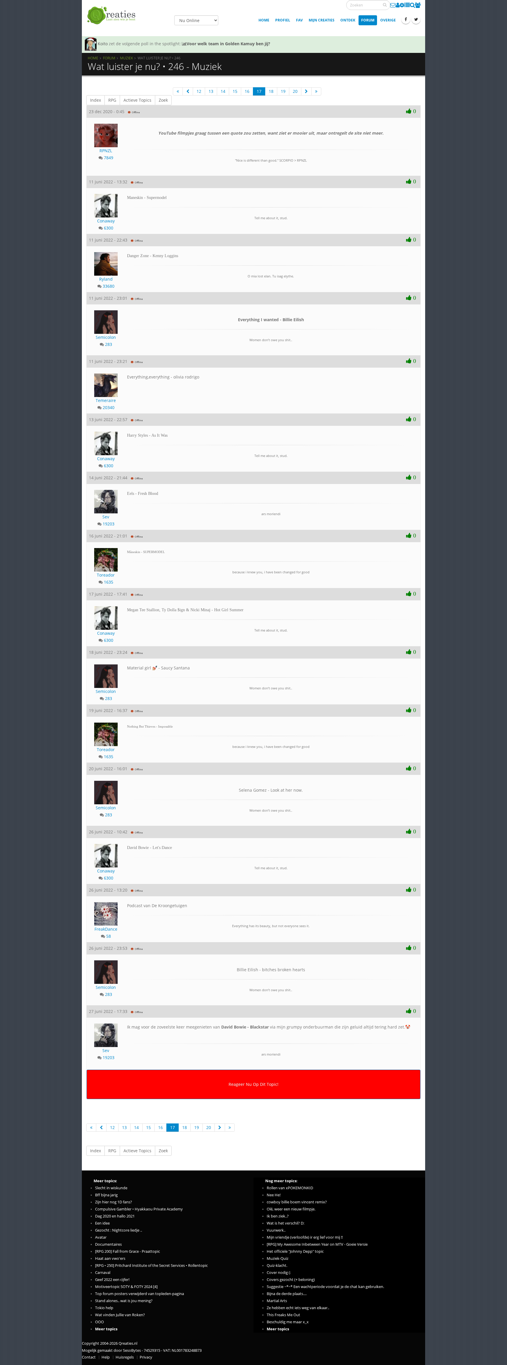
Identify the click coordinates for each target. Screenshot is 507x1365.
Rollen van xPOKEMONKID (290, 1187)
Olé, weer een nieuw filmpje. (291, 1209)
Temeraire (106, 400)
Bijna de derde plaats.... (287, 1293)
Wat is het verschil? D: (285, 1223)
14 (223, 91)
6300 (108, 228)
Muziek (126, 58)
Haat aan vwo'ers (110, 1258)
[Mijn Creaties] (407, 5)
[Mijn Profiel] (398, 5)
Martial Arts (277, 1300)
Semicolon (106, 337)
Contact (89, 1357)
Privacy (146, 1357)
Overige (388, 20)
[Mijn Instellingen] (402, 5)
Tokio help (104, 1307)
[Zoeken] (384, 4)
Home (263, 20)
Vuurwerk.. (276, 1230)
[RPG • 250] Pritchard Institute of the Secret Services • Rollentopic (151, 1265)
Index (95, 100)
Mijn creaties (321, 20)
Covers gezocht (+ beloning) (291, 1279)
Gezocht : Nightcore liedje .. (118, 1230)
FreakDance (105, 929)
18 (271, 91)
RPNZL (105, 150)
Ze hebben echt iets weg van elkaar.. (298, 1307)
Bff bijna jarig (106, 1195)
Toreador (106, 575)
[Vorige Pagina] (187, 91)
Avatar (101, 1237)
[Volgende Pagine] (306, 91)
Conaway (106, 221)
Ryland (106, 279)
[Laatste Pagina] (316, 91)
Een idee (102, 1223)
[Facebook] (405, 19)
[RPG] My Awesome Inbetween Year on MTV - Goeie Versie (317, 1244)
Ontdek (347, 20)
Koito (103, 43)
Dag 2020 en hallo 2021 (115, 1216)
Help (106, 1357)
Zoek (163, 100)
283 (108, 344)
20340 (108, 407)
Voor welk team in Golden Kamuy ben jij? (228, 43)
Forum (367, 20)
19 (283, 91)
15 (235, 91)
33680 (108, 286)
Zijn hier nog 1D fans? (113, 1202)
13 (211, 91)
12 (199, 91)
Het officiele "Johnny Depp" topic (295, 1251)
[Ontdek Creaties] (412, 5)
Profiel (282, 20)
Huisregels (125, 1357)
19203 (108, 524)
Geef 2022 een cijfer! (112, 1279)
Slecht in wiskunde (111, 1187)
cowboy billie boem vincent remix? (297, 1202)
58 (108, 936)
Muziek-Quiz (277, 1258)
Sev (105, 517)
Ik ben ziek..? (278, 1216)
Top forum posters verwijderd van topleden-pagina (139, 1293)
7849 (108, 157)
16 (247, 91)
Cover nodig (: (279, 1272)
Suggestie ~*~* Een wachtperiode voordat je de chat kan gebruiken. (325, 1286)
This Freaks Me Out (283, 1314)
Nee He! (273, 1195)
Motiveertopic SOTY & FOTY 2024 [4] (126, 1286)
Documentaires (108, 1244)
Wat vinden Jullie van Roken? (120, 1314)
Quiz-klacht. (277, 1265)
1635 (108, 582)
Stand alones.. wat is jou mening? (124, 1300)
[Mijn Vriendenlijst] (418, 5)
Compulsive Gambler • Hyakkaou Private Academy (139, 1209)
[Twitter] (416, 19)
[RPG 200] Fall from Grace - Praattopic (127, 1251)
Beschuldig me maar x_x (288, 1321)
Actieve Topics (137, 100)
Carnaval (102, 1272)
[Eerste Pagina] (178, 91)
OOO (99, 1321)
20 (295, 91)
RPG (112, 100)
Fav (299, 20)
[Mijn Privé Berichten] (393, 5)
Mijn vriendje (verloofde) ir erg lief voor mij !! (305, 1237)
